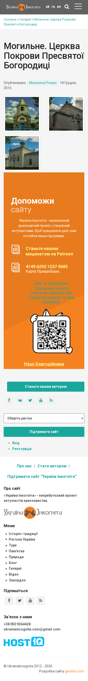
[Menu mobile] (78, 7)
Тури (13, 545)
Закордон (17, 580)
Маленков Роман (43, 83)
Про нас (24, 466)
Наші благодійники (44, 364)
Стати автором (51, 466)
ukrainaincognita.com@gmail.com (32, 629)
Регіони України (22, 539)
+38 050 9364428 (17, 624)
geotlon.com (74, 671)
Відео (14, 574)
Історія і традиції (23, 534)
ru (53, 7)
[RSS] (40, 601)
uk (48, 7)
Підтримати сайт (44, 432)
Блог (13, 563)
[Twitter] (19, 601)
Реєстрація (22, 449)
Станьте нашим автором (46, 386)
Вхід (16, 443)
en (59, 7)
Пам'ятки (16, 551)
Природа (16, 557)
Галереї (15, 568)
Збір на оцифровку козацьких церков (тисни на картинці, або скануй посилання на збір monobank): (51, 292)
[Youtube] (30, 601)
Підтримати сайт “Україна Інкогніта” (42, 476)
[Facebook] (9, 601)
